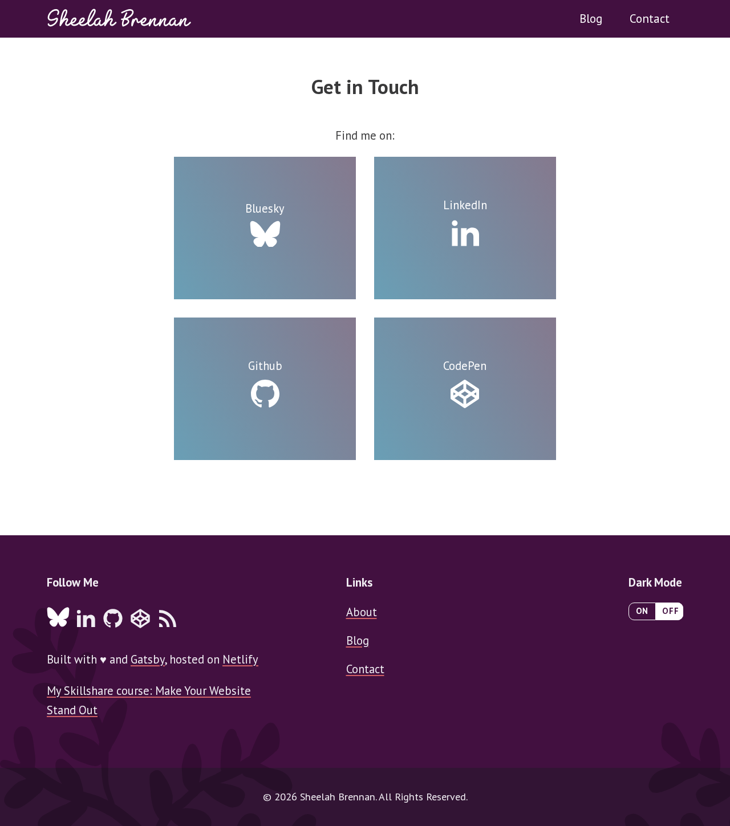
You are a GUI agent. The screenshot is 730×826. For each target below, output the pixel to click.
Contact (650, 18)
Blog (590, 18)
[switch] (655, 611)
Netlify (240, 659)
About (361, 612)
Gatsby (148, 659)
